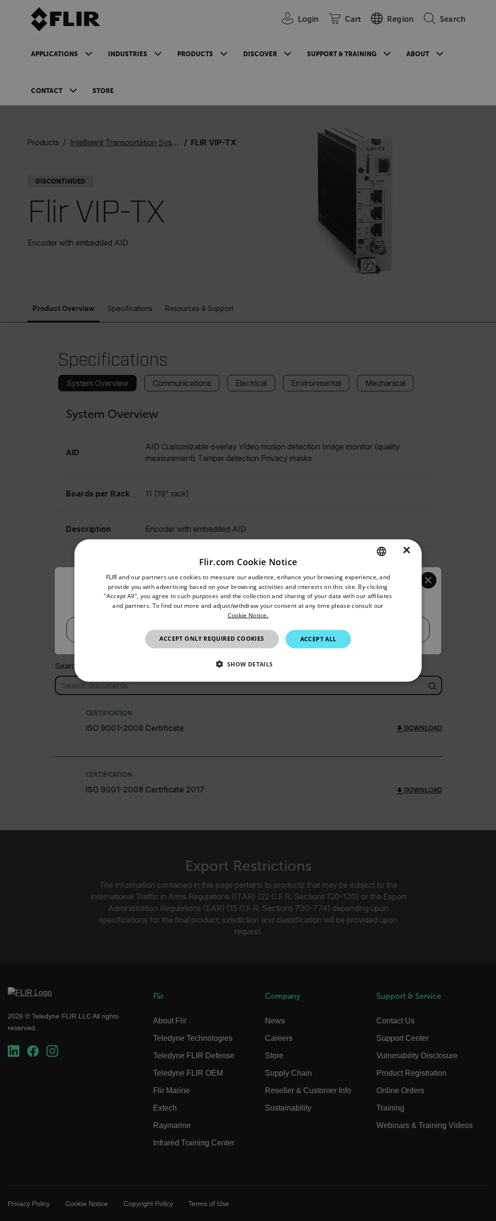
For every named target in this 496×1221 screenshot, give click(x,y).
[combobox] (381, 551)
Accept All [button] (318, 638)
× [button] (407, 551)
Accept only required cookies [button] (211, 638)
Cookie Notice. (248, 615)
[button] (248, 664)
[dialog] (248, 610)
